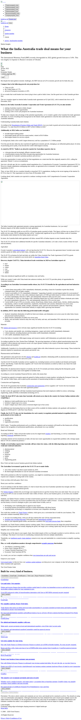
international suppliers (45, 519)
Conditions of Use (16, 718)
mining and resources (10, 328)
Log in (4, 19)
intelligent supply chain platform (21, 538)
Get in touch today (6, 562)
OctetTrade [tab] (13, 575)
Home (7, 26)
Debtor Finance (8, 492)
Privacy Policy (5, 718)
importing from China (41, 257)
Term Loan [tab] (31, 575)
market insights (9, 33)
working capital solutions (33, 562)
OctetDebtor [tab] (5, 575)
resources (8, 30)
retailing (47, 434)
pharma (28, 357)
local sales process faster (53, 521)
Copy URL (8, 74)
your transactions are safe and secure (44, 555)
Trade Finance (23, 512)
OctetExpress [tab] (22, 575)
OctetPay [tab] (49, 575)
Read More (4, 708)
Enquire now (12, 19)
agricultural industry (19, 250)
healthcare (37, 357)
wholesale (10, 435)
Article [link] (7, 37)
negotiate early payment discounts (15, 519)
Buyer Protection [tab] (40, 575)
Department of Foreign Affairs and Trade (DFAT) (27, 125)
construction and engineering (36, 386)
